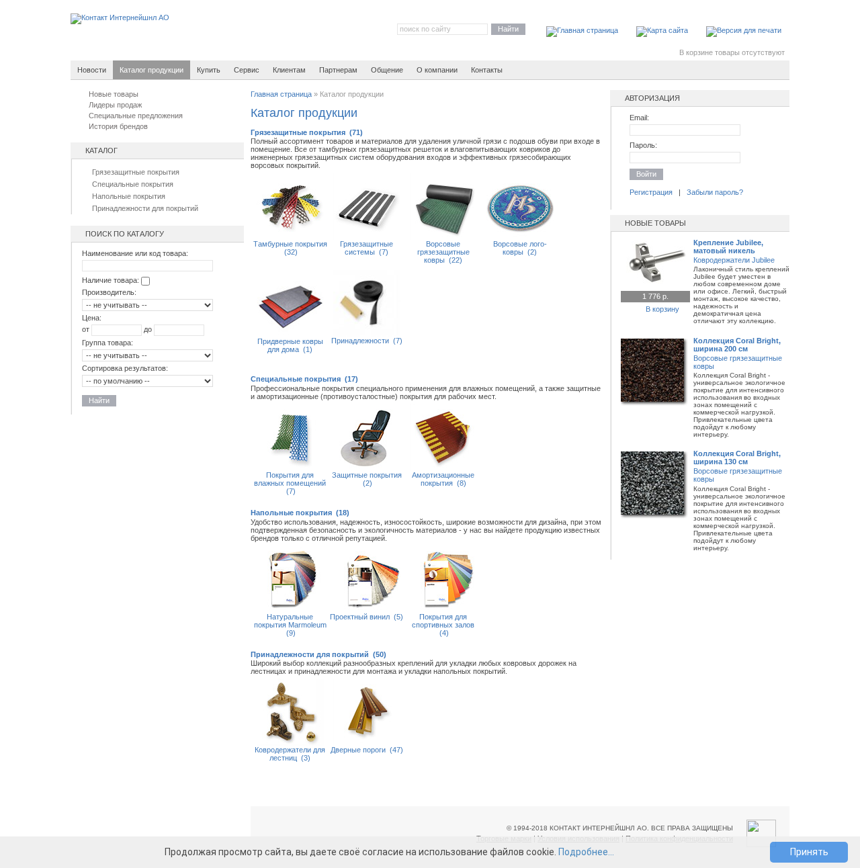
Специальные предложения (136, 116)
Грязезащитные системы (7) (366, 248)
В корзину (662, 309)
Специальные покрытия (132, 184)
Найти (508, 29)
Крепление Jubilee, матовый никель (728, 246)
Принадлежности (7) (366, 341)
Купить (208, 70)
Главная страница (281, 94)
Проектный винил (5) (366, 617)
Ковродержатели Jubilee (734, 260)
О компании (437, 70)
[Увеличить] (654, 281)
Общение (387, 70)
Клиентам (289, 70)
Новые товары (113, 94)
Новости (91, 70)
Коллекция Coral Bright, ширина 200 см (737, 345)
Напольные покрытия (128, 196)
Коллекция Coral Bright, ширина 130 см (737, 457)
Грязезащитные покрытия (135, 172)
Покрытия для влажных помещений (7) (290, 483)
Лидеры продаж (115, 105)
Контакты (487, 70)
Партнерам (338, 70)
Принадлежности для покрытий (145, 208)
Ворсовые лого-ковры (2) (520, 248)
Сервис (246, 70)
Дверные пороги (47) (367, 750)
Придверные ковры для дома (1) (290, 345)
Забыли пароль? (715, 192)
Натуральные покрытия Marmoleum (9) (290, 625)
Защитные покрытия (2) (367, 479)
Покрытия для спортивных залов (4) (443, 625)
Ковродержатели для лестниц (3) (290, 754)
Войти (646, 174)
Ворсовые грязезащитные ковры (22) (443, 252)
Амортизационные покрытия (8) (443, 479)
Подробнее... (586, 852)
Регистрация (651, 192)
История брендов (118, 126)
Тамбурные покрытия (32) (290, 248)
